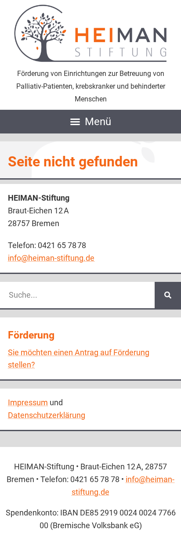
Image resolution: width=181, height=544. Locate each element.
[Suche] (168, 295)
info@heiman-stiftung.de (51, 258)
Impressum (28, 402)
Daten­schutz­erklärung (46, 415)
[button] (90, 122)
